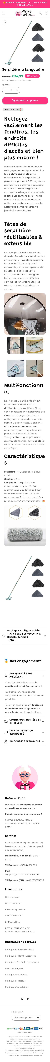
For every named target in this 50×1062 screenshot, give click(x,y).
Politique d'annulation (16, 987)
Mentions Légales (14, 968)
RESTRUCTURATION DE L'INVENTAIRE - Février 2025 (20, 930)
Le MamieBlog (12, 922)
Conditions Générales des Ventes (22, 962)
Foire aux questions (15, 909)
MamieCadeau (27, 1032)
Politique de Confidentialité (19, 949)
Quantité (6, 85)
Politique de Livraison (16, 974)
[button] (3, 13)
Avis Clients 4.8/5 (14, 915)
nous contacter (14, 850)
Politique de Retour (15, 981)
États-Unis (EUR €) (24, 1017)
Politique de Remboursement (20, 956)
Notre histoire (12, 897)
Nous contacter (13, 903)
